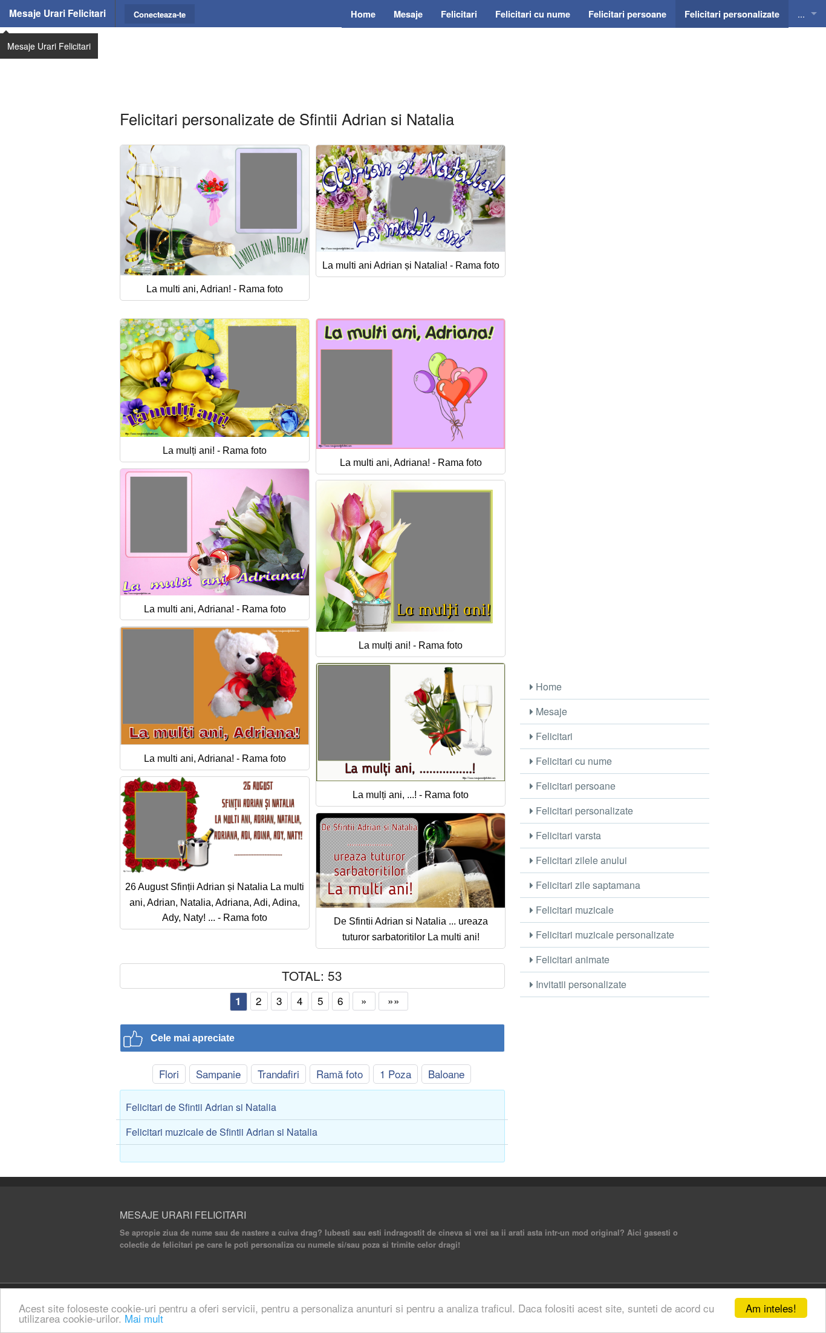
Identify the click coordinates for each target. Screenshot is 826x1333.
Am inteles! (771, 1307)
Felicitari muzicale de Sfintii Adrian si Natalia (221, 1132)
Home (547, 686)
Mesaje (550, 711)
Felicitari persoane (574, 786)
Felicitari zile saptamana (586, 885)
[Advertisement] (413, 57)
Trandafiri (278, 1073)
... (801, 13)
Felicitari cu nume (572, 761)
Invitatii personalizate (579, 984)
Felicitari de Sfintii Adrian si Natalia (201, 1107)
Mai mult (144, 1318)
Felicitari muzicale (573, 910)
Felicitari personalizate (583, 810)
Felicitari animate (571, 959)
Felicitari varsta (567, 835)
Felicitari (553, 736)
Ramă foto (339, 1073)
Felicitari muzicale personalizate (603, 935)
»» (394, 1000)
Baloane (446, 1073)
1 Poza (395, 1073)
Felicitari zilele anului (580, 860)
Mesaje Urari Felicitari (57, 13)
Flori (169, 1073)
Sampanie (218, 1073)
